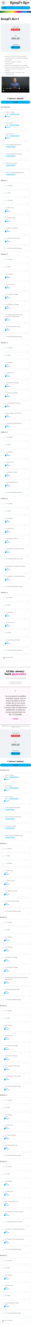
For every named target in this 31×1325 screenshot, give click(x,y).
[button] (4, 707)
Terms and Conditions (24, 726)
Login (5, 7)
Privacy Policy (14, 726)
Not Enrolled (15, 29)
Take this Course (15, 47)
